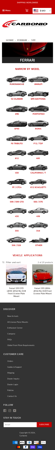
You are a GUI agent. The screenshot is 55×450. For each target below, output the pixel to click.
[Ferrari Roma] (38, 131)
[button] (4, 8)
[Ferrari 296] (17, 116)
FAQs (9, 339)
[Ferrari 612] (38, 190)
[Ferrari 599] (17, 204)
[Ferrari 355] (17, 233)
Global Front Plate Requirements (21, 345)
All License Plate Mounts (17, 322)
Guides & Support (14, 367)
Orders (10, 361)
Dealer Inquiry (13, 379)
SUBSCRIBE (44, 425)
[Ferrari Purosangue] (17, 86)
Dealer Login (12, 384)
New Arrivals (12, 316)
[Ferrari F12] (38, 145)
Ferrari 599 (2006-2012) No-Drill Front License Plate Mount (43, 291)
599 (33, 40)
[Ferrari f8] (17, 145)
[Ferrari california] (38, 175)
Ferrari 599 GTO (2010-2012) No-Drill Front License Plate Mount (16, 292)
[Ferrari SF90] (17, 131)
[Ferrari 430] (17, 219)
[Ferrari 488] (38, 161)
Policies (10, 390)
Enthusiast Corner (15, 328)
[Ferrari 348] (38, 233)
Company (11, 334)
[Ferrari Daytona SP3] (38, 101)
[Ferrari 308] (16, 248)
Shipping (10, 373)
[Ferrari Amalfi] (38, 86)
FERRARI (22, 40)
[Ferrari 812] (16, 161)
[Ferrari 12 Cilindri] (17, 101)
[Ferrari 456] (38, 219)
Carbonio (23, 436)
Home (10, 40)
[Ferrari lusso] (17, 190)
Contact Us (12, 396)
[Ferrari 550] (38, 204)
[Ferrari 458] (17, 175)
